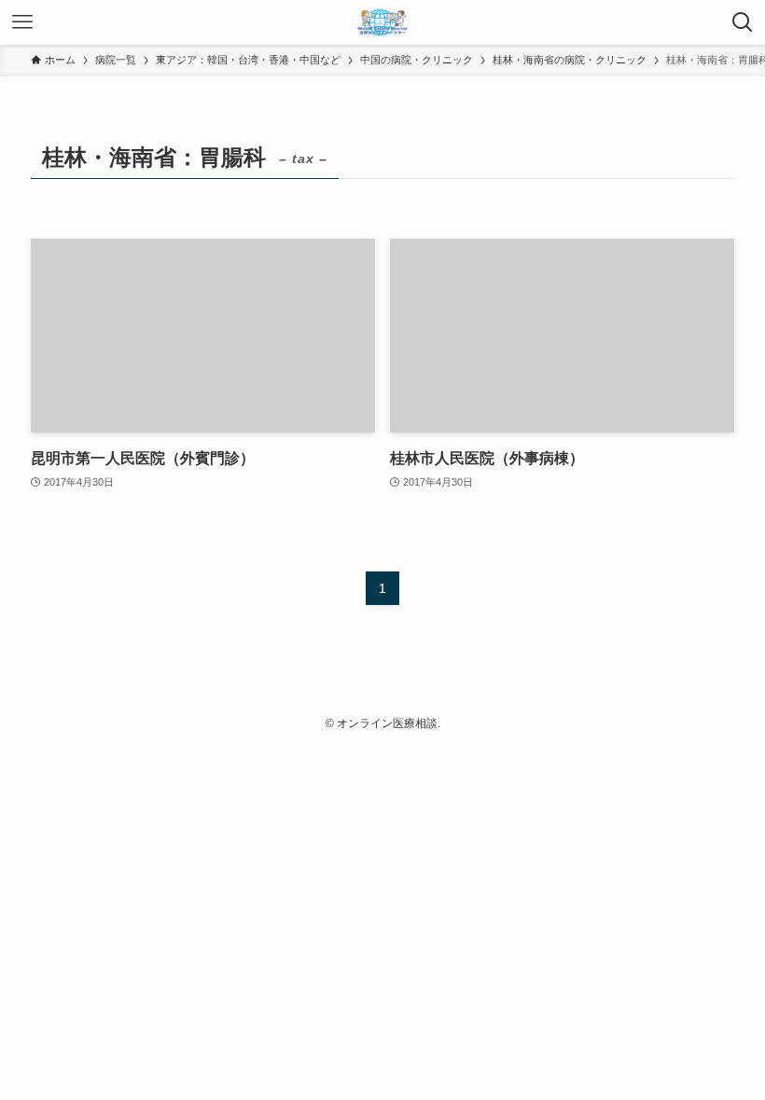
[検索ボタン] (742, 22)
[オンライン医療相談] (382, 22)
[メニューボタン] (22, 22)
